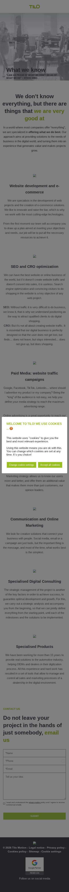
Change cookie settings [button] (21, 465)
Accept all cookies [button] (50, 465)
